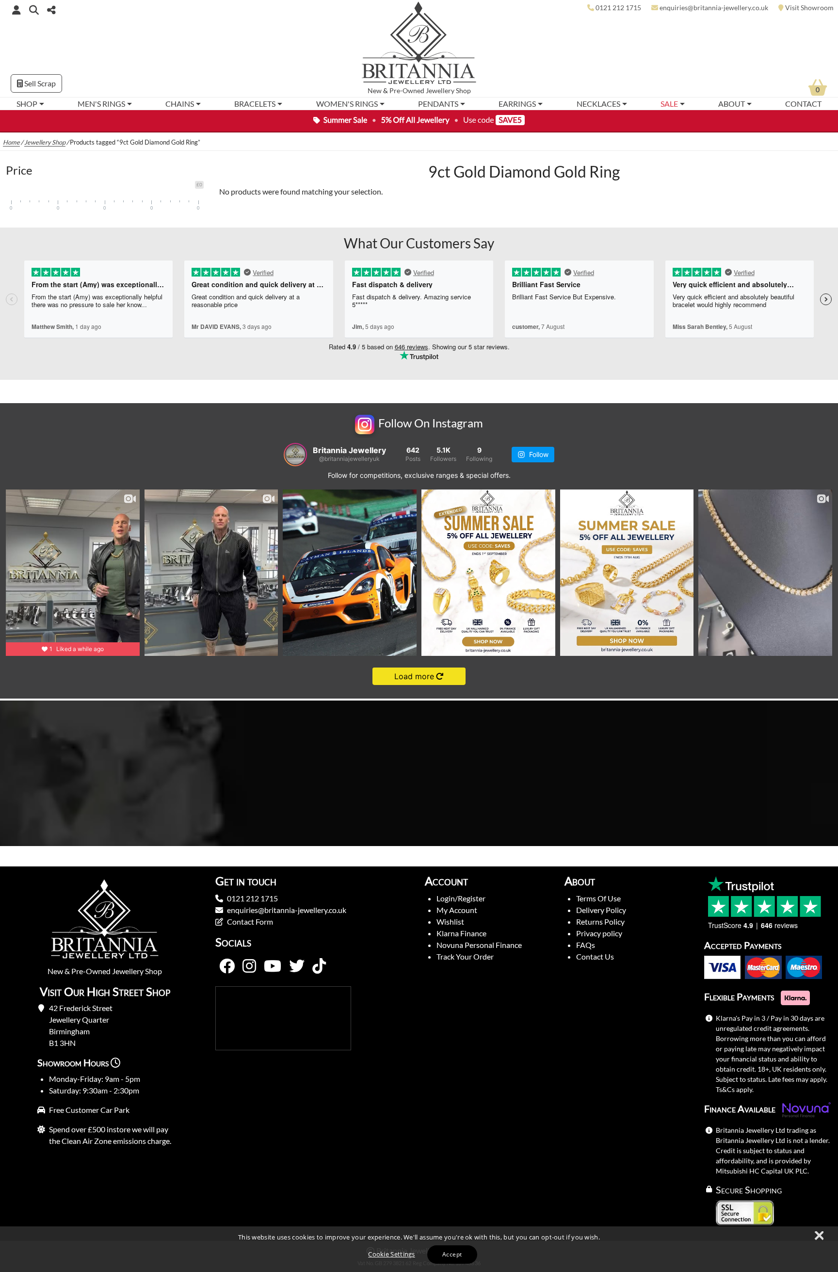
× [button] (818, 1236)
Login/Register (460, 898)
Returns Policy (600, 921)
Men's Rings (101, 103)
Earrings (517, 103)
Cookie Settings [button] (391, 1254)
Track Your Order (465, 956)
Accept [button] (452, 1254)
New (375, 91)
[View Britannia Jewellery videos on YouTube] (272, 966)
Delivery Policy (601, 909)
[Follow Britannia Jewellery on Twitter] (296, 966)
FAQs (585, 944)
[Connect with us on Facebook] (227, 966)
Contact (803, 103)
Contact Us (595, 956)
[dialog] (419, 1249)
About (731, 103)
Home (11, 142)
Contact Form (250, 921)
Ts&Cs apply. (735, 1089)
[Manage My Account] (16, 9)
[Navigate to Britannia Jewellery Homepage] (419, 45)
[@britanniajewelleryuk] (295, 454)
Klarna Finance (461, 933)
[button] (34, 9)
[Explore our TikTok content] (319, 966)
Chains (179, 103)
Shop (26, 103)
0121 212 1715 (252, 898)
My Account (456, 909)
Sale (669, 103)
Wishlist (450, 921)
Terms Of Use (598, 898)
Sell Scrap (39, 83)
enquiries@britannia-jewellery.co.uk (286, 909)
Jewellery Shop (448, 91)
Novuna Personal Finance (479, 944)
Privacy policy (599, 933)
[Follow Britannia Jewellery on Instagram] (249, 966)
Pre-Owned (406, 91)
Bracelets (254, 103)
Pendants (438, 103)
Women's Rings (347, 103)
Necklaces (598, 103)
